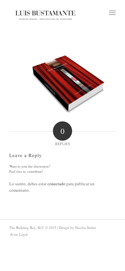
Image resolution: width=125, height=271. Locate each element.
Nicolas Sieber (85, 227)
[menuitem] (112, 13)
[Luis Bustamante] (45, 13)
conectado (56, 184)
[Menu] (112, 13)
